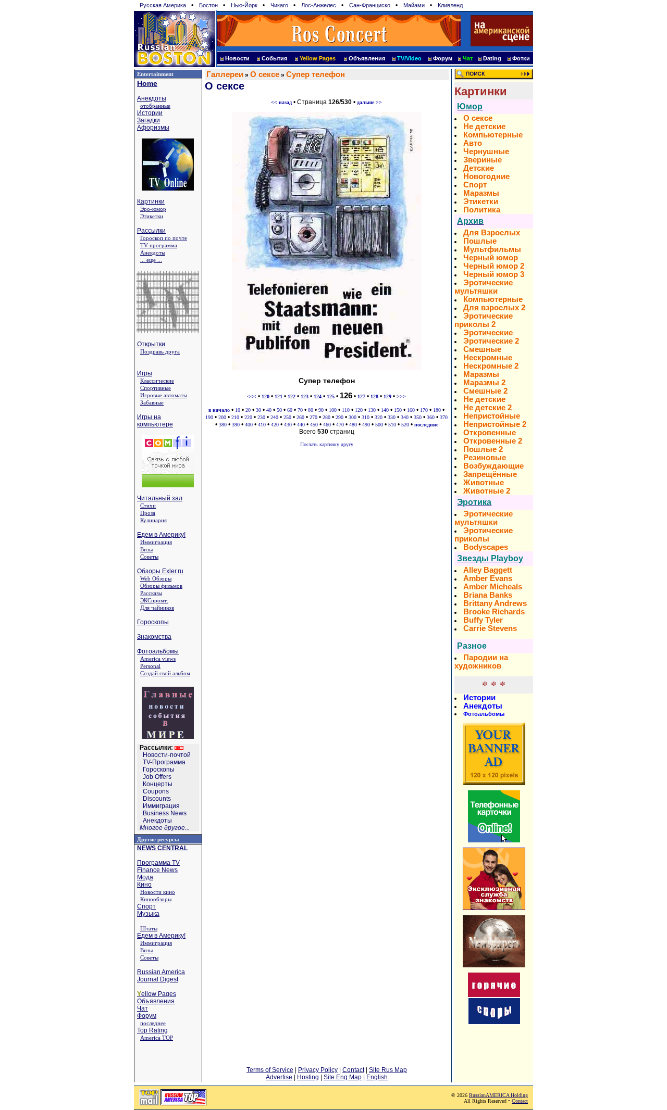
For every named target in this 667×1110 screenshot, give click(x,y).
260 (300, 417)
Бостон (208, 5)
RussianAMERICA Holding (498, 1095)
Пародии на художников (481, 661)
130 (372, 410)
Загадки (148, 120)
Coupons (156, 791)
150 (398, 410)
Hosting (308, 1077)
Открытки (151, 344)
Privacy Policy (318, 1070)
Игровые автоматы (163, 395)
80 (310, 410)
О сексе (264, 74)
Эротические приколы (483, 534)
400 (249, 424)
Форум (442, 58)
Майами (414, 5)
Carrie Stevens (490, 628)
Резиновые (484, 457)
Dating (492, 58)
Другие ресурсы (158, 839)
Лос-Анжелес (318, 5)
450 (314, 424)
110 (346, 410)
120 (359, 410)
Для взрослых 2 (494, 308)
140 (385, 410)
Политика (481, 210)
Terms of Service (269, 1070)
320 (378, 417)
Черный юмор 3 (493, 274)
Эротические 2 (491, 341)
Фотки (521, 58)
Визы (146, 549)
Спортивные (155, 388)
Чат (142, 1008)
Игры (144, 373)
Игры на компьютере (155, 420)
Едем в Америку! (161, 534)
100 (333, 410)
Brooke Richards (494, 612)
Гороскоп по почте (163, 238)
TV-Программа (164, 762)
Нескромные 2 (490, 366)
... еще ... (151, 260)
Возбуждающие (493, 466)
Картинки (151, 201)
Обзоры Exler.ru (160, 571)
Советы (149, 556)
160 (411, 410)
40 (268, 410)
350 (418, 417)
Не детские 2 (487, 407)
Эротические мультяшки (483, 287)
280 (326, 417)
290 (339, 417)
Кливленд (450, 5)
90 (321, 410)
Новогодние (486, 176)
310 (365, 417)
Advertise (279, 1077)
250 (287, 417)
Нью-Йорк (244, 5)
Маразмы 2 (484, 383)
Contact (353, 1070)
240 (274, 417)
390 (236, 424)
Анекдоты (151, 98)
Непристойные (491, 416)
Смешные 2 (485, 391)
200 (222, 417)
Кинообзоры (155, 899)
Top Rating (152, 1030)
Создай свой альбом (165, 673)
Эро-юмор (153, 209)
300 (352, 417)
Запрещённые (490, 474)
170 (424, 410)
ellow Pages (156, 994)
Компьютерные (493, 135)
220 (248, 417)
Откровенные (489, 432)
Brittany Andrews (495, 603)
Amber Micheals (492, 587)
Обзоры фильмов (161, 586)
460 (327, 424)
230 (261, 417)
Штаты (148, 928)
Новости (237, 58)
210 (235, 417)
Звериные (482, 160)
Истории (150, 113)
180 (437, 410)
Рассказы (151, 593)
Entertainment (155, 74)
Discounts (157, 798)
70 (300, 410)
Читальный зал (159, 498)
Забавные (152, 402)
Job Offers (157, 776)
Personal (150, 666)
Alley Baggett (487, 570)
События (274, 58)
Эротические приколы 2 (483, 320)
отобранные (155, 106)
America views (158, 658)
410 (262, 424)
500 (379, 424)
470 (340, 424)
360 (431, 417)
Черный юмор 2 (493, 266)
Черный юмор (490, 258)
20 (248, 410)
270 (313, 417)
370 (444, 417)
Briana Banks (487, 595)
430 (288, 424)
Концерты (157, 784)
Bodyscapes (485, 547)
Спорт (146, 906)
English (377, 1077)
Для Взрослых (491, 233)
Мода (145, 877)
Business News (165, 813)
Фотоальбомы (158, 651)
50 (279, 410)
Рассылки (151, 230)
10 (237, 410)
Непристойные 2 (494, 424)
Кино (144, 884)
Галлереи (224, 74)
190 (209, 417)
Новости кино (157, 892)
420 (275, 424)
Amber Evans (487, 578)
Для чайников (157, 607)
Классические (157, 380)
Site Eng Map (343, 1077)
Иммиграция (156, 542)
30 (258, 410)
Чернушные (486, 151)
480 (353, 424)
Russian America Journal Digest (161, 975)
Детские (478, 168)
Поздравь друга (160, 351)
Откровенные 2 (492, 441)
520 (405, 424)
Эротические (488, 333)
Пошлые (480, 241)
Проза (147, 513)
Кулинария (153, 520)
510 (392, 424)
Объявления (367, 58)
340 (405, 417)
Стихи (148, 505)
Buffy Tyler (483, 620)
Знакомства (154, 636)
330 (392, 417)
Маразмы (481, 193)
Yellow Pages (318, 58)
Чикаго (279, 5)
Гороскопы (153, 622)
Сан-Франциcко (369, 5)
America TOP (156, 1038)
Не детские (484, 126)
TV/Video (409, 58)
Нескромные (487, 358)
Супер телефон (315, 74)
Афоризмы (153, 127)
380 (223, 424)
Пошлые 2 (483, 449)
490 (366, 424)
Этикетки (151, 216)
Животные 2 (486, 491)
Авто (472, 143)
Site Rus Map (388, 1070)
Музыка (148, 913)
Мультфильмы (492, 249)
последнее (153, 1023)
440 (301, 424)
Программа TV (158, 862)
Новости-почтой (167, 755)
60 (289, 410)
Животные (483, 482)
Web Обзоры (155, 578)
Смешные (482, 349)
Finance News (157, 870)
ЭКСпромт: (154, 600)
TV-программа (158, 245)
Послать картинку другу (326, 444)
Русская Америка (163, 5)
